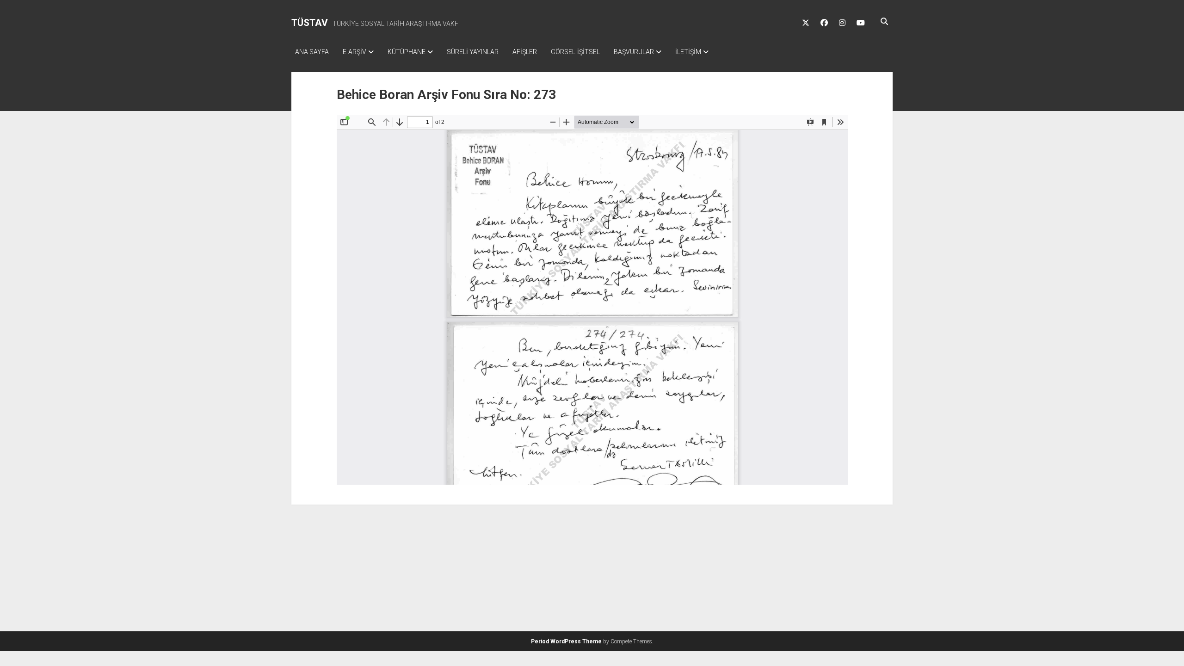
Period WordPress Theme (566, 641)
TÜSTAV (309, 22)
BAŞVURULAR (634, 52)
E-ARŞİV (354, 52)
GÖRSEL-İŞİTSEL (575, 52)
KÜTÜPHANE (407, 52)
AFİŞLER (524, 52)
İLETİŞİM (688, 52)
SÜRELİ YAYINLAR (473, 52)
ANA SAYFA (312, 52)
